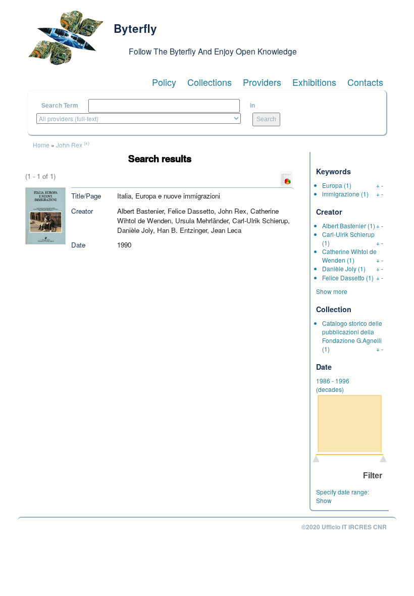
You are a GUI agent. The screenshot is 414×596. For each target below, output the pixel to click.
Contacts (365, 81)
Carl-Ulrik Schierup (348, 234)
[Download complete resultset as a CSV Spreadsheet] (286, 178)
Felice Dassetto (343, 277)
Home (41, 144)
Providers (262, 81)
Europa (332, 185)
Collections (209, 81)
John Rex (69, 144)
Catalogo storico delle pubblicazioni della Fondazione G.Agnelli (352, 331)
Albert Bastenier (344, 225)
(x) (86, 142)
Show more (331, 291)
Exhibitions (314, 81)
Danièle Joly (339, 268)
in (252, 105)
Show (324, 500)
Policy (164, 81)
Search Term (59, 105)
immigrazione (340, 193)
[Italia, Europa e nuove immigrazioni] (45, 215)
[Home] (66, 38)
